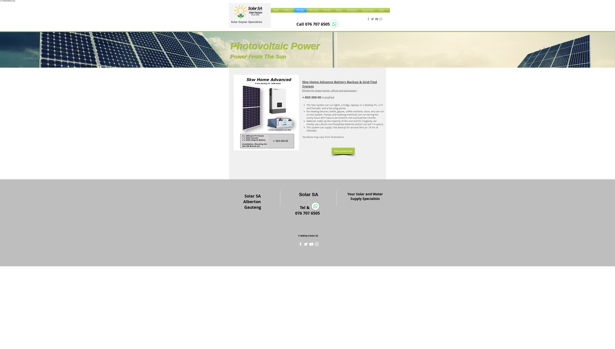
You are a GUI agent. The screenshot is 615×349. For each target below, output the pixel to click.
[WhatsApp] (334, 24)
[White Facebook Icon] (300, 244)
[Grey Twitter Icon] (372, 19)
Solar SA (308, 194)
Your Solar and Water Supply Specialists (365, 196)
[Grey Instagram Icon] (381, 19)
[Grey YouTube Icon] (377, 19)
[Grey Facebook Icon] (368, 19)
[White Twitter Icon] (305, 244)
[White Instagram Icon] (316, 244)
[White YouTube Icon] (311, 244)
